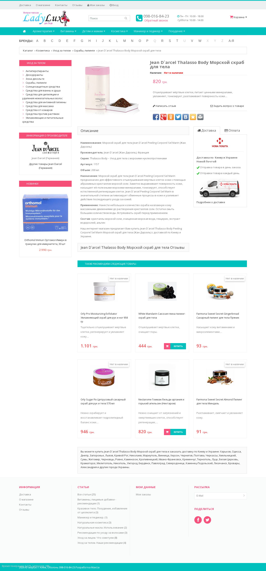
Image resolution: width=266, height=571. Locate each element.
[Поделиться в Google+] (163, 117)
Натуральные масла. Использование (100, 527)
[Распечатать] (200, 117)
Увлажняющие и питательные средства (42, 119)
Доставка (25, 5)
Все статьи (84, 494)
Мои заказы (97, 5)
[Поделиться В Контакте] (185, 117)
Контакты (61, 5)
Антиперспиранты (37, 71)
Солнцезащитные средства (43, 86)
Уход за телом (62, 50)
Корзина (239, 17)
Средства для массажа (40, 106)
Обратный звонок (156, 20)
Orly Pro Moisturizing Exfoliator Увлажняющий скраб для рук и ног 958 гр (104, 317)
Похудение (175, 31)
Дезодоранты (34, 75)
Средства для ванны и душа (43, 90)
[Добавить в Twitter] (178, 117)
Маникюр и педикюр (147, 31)
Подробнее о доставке (210, 202)
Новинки (32, 183)
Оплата (234, 130)
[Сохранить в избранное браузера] (193, 117)
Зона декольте (35, 79)
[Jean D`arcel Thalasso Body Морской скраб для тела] (111, 89)
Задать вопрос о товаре (228, 106)
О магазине (43, 5)
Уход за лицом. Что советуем (96, 537)
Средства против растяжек (43, 114)
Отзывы (77, 5)
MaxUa (95, 567)
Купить (178, 346)
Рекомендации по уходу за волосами (101, 532)
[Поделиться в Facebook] (156, 117)
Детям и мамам (93, 31)
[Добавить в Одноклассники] (171, 117)
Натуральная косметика (93, 522)
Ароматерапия (43, 31)
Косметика (118, 31)
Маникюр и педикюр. (91, 517)
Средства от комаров (39, 110)
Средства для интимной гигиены (46, 102)
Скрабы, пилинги (84, 50)
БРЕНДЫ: (26, 40)
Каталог (28, 50)
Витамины (67, 31)
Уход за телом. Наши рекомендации (100, 542)
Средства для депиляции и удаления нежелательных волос (42, 96)
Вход (115, 5)
